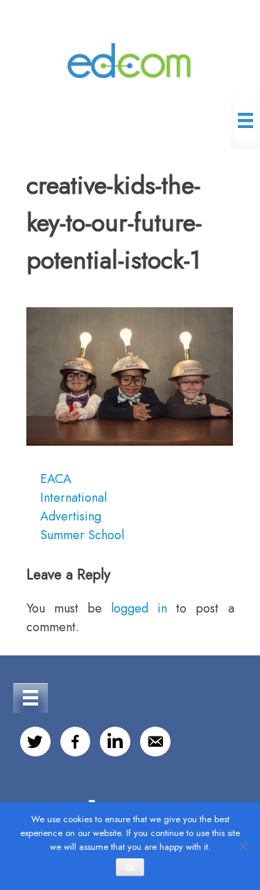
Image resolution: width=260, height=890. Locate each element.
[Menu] (245, 120)
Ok (130, 868)
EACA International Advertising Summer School (82, 507)
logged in (139, 608)
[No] (243, 846)
